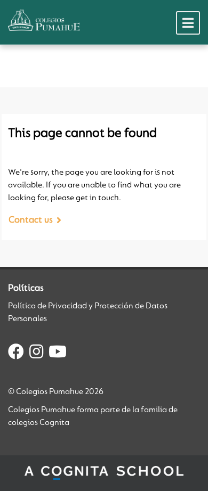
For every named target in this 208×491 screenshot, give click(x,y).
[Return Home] (43, 20)
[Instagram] (36, 354)
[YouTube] (58, 354)
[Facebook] (16, 354)
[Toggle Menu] (188, 22)
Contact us (31, 220)
